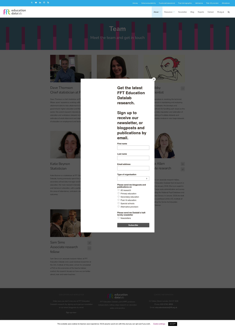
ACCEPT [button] (173, 324)
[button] (228, 11)
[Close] (154, 79)
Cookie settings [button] (159, 324)
